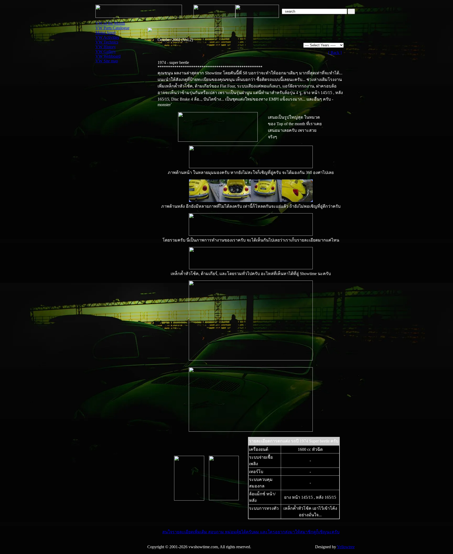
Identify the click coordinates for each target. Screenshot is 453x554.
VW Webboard (108, 56)
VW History (105, 47)
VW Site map (106, 61)
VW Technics (106, 42)
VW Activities (107, 37)
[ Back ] (335, 52)
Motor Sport (105, 32)
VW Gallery (105, 51)
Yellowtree (346, 547)
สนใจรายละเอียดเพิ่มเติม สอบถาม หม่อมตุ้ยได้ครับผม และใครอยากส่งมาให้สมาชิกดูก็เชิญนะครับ (250, 532)
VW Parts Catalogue (112, 28)
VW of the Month (110, 23)
